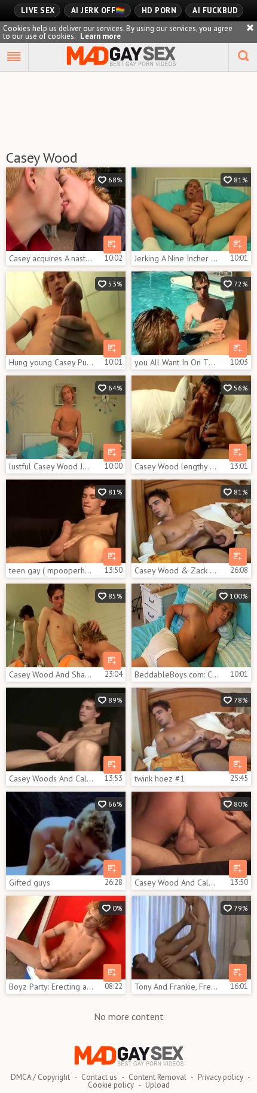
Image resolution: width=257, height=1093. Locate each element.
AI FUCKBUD (215, 10)
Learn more (100, 36)
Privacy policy (220, 1077)
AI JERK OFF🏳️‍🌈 (98, 10)
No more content (129, 1016)
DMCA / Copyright (40, 1077)
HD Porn (159, 10)
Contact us (99, 1077)
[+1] (14, 57)
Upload (157, 1085)
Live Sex (38, 10)
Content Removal (157, 1077)
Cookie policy (111, 1085)
